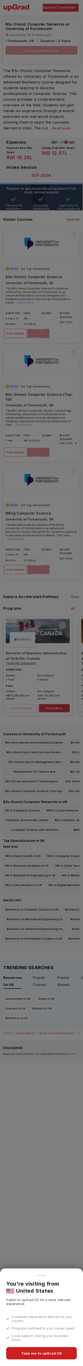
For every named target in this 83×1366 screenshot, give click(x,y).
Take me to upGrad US (41, 1353)
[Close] (41, 1275)
